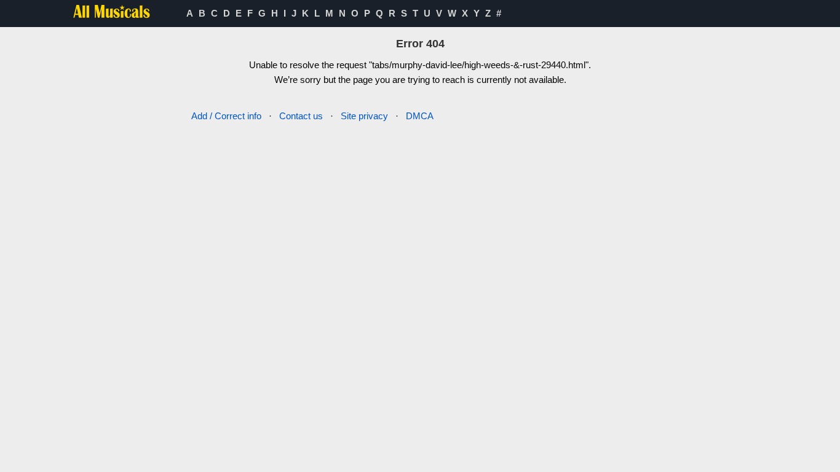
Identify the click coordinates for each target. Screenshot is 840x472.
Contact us (301, 116)
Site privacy (364, 116)
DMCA (420, 116)
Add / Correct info (226, 116)
